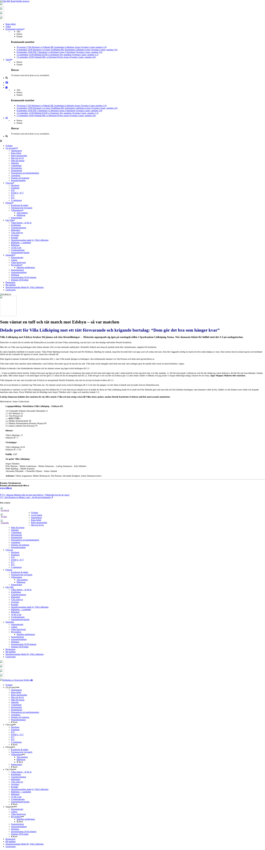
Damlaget (15, 555)
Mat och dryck (37, 525)
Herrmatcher (16, 535)
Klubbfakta (16, 592)
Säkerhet (15, 530)
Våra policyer (17, 599)
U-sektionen (16, 567)
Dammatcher (16, 537)
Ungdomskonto (18, 617)
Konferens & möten (19, 572)
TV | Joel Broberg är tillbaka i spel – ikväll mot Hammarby (26, 497)
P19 (12, 557)
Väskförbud (16, 532)
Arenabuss (15, 542)
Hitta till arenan (17, 527)
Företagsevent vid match (21, 575)
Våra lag (9, 550)
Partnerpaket (16, 584)
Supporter (10, 622)
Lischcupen (11, 657)
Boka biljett (36, 520)
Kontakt (14, 604)
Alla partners (22, 579)
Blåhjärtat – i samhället (21, 609)
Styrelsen (15, 602)
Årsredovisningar (18, 594)
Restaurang (10, 649)
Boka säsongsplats (39, 522)
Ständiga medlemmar (26, 634)
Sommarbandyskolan (20, 619)
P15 (12, 565)
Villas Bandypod (18, 629)
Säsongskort (36, 517)
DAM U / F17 (17, 560)
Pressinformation (18, 547)
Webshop (15, 642)
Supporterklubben (19, 639)
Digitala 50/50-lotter (20, 647)
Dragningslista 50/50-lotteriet (23, 644)
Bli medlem (16, 632)
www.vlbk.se (6, 488)
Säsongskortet (17, 624)
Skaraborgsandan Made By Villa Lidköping (25, 654)
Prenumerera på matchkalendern (25, 540)
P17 (12, 562)
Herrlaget (15, 552)
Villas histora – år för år (21, 589)
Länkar (14, 627)
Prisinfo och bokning (20, 545)
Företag (9, 570)
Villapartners (16, 577)
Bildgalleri (15, 597)
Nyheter (34, 512)
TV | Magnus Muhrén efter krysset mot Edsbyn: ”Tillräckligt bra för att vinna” (35, 495)
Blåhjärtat (15, 612)
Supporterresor (17, 637)
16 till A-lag (16, 614)
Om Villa (10, 587)
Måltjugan (21, 582)
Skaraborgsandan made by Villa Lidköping (29, 607)
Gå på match (36, 515)
